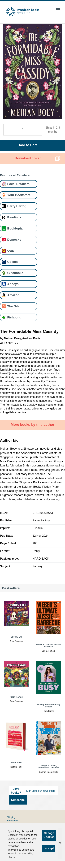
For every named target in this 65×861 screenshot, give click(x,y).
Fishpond (14, 317)
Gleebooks (15, 273)
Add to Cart (28, 145)
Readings (14, 217)
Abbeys (13, 284)
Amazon (13, 295)
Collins (12, 262)
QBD (10, 250)
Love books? (16, 790)
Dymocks (14, 239)
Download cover (28, 158)
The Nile (13, 306)
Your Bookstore (19, 195)
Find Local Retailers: (15, 175)
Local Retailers (18, 184)
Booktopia (15, 228)
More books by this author (32, 425)
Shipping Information (12, 819)
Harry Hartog (16, 206)
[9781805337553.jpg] (32, 71)
